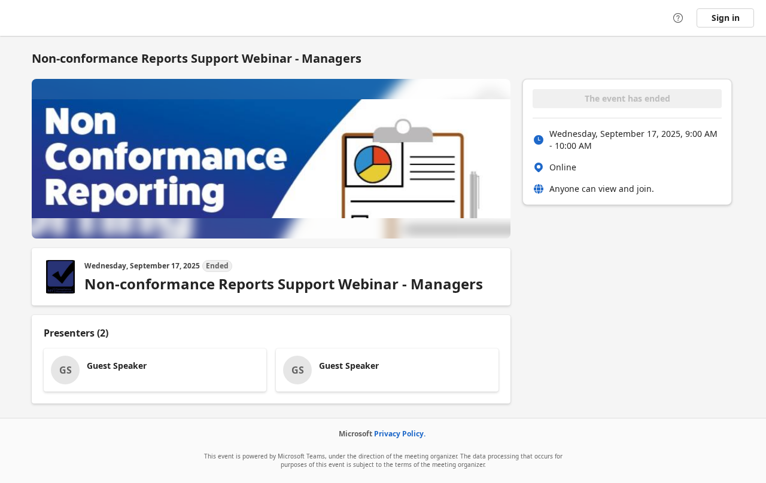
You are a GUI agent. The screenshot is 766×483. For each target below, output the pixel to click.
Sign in (726, 17)
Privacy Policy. (399, 434)
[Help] (678, 18)
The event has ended (627, 98)
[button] (155, 370)
